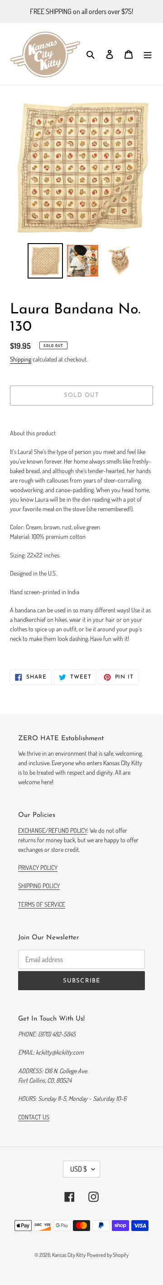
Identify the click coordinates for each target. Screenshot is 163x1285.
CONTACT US (33, 1117)
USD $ (78, 1168)
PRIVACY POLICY (38, 867)
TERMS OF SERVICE (41, 904)
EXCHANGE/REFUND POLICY (52, 830)
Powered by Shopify (108, 1254)
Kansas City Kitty (69, 1254)
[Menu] (147, 54)
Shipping (20, 359)
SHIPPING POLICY (39, 885)
